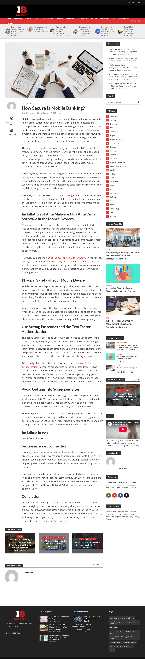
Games (60, 18)
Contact (10, 24)
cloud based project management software (122, 623)
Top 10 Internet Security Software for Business (81, 631)
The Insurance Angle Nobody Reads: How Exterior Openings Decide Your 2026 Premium (86, 31)
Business (18, 18)
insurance (113, 627)
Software (104, 18)
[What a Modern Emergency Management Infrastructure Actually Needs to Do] (52, 31)
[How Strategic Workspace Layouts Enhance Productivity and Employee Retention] (7, 31)
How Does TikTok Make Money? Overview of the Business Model (58, 627)
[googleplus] (114, 495)
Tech (37, 18)
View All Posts (96, 564)
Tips (113, 18)
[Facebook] (120, 495)
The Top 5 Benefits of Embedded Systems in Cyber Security (94, 619)
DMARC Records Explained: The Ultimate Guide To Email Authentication (53, 543)
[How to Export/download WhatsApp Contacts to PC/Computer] (44, 637)
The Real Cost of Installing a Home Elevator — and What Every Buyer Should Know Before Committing (20, 543)
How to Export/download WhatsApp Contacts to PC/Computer (59, 637)
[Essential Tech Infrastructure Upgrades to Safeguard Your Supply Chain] (120, 31)
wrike (112, 650)
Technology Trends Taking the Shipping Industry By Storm (87, 543)
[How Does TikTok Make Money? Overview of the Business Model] (44, 627)
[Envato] (108, 495)
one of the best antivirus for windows (66, 257)
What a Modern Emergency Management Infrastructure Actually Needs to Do (63, 31)
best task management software (122, 618)
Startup (28, 18)
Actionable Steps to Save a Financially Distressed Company (41, 29)
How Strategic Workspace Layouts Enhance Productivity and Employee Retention (18, 31)
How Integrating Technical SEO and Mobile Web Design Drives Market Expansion (107, 31)
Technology (54, 538)
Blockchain (83, 18)
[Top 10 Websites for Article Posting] (44, 619)
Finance (94, 18)
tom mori (11, 113)
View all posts (123, 469)
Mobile (25, 103)
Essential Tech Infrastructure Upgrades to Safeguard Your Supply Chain (129, 31)
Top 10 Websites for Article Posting (59, 618)
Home (8, 18)
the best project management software (121, 638)
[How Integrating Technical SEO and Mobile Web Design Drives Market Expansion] (97, 31)
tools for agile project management (123, 642)
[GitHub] (126, 495)
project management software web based (123, 632)
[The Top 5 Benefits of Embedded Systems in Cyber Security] (78, 619)
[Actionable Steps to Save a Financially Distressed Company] (29, 29)
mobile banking (64, 195)
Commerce (70, 18)
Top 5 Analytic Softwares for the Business (81, 625)
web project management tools (121, 646)
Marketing (48, 18)
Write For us (123, 18)
